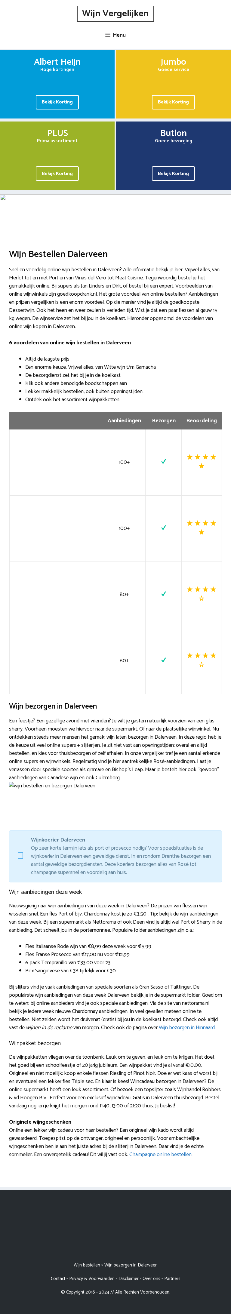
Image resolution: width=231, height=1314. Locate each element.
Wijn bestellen (87, 1265)
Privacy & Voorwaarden (92, 1278)
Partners (172, 1278)
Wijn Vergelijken (115, 13)
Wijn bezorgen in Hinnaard (187, 1027)
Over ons (151, 1278)
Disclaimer (129, 1278)
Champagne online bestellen (160, 1154)
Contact (58, 1278)
